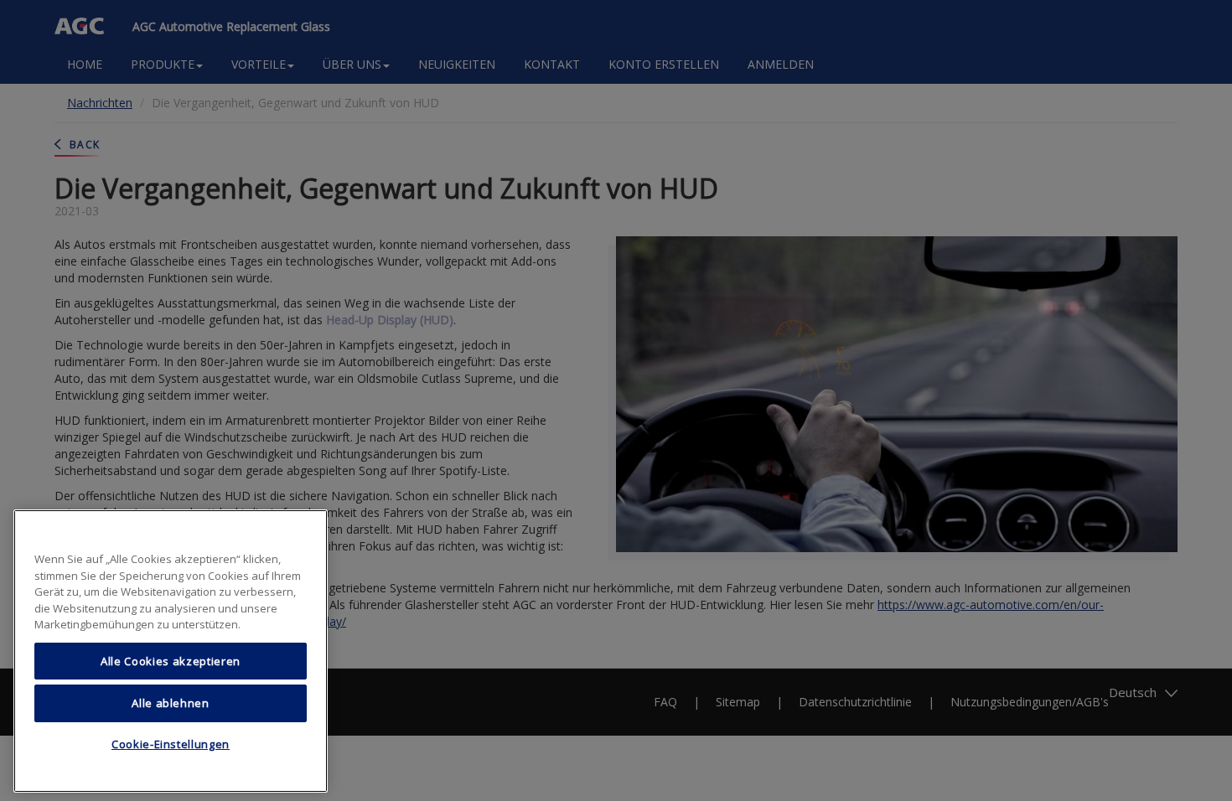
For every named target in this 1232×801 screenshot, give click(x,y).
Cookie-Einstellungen (170, 744)
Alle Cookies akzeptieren (171, 661)
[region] (170, 651)
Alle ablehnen (171, 703)
